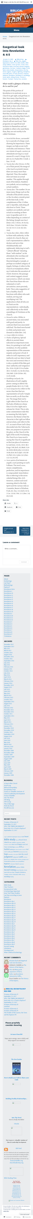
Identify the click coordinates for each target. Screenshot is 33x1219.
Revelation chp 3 (9, 932)
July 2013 (7, 689)
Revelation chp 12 (9, 907)
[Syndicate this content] (4, 989)
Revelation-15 (8, 603)
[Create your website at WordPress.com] (16, 2)
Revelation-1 (8, 591)
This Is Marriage (9, 804)
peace (27, 859)
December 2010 (9, 728)
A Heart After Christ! (10, 783)
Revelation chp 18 (9, 920)
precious (20, 73)
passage (24, 859)
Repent (17, 864)
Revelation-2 (8, 614)
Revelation (12, 75)
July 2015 (7, 663)
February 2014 (8, 681)
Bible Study (7, 885)
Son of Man (12, 872)
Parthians (20, 859)
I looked (18, 68)
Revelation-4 (8, 624)
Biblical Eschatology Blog (16, 14)
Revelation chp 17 (9, 918)
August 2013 (8, 687)
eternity (17, 847)
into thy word (23, 854)
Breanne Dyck (13, 961)
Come (10, 842)
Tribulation (7, 636)
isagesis (9, 72)
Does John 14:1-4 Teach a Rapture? (15, 828)
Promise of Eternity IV (11, 822)
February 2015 (8, 667)
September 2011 (9, 716)
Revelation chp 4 (9, 934)
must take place (7, 73)
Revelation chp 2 (9, 924)
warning (23, 874)
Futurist (24, 849)
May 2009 (7, 765)
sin (8, 872)
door (26, 64)
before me (14, 63)
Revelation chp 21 (9, 928)
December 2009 (9, 751)
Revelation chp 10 (9, 903)
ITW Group (7, 802)
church (6, 842)
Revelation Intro (9, 589)
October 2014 (8, 671)
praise (16, 861)
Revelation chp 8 (9, 942)
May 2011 (7, 718)
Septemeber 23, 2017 (10, 830)
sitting (12, 77)
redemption (12, 864)
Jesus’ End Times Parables (12, 893)
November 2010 (9, 730)
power (13, 861)
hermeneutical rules (23, 851)
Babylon (19, 836)
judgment (8, 857)
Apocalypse (14, 836)
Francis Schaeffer (9, 796)
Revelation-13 (8, 599)
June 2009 (7, 763)
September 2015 (9, 661)
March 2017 (7, 650)
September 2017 (9, 646)
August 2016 (8, 655)
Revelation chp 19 (9, 922)
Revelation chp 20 (9, 926)
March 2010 (7, 744)
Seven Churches (20, 870)
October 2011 (8, 714)
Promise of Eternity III (11, 1004)
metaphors (26, 72)
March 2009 (7, 769)
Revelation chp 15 (9, 914)
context (23, 842)
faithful (6, 849)
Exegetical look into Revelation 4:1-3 (9, 530)
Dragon (19, 844)
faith (23, 847)
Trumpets (6, 874)
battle (22, 836)
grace (12, 851)
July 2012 (7, 706)
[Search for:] (12, 813)
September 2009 (9, 757)
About (6, 579)
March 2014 (7, 679)
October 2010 (8, 732)
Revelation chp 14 (9, 912)
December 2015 (9, 657)
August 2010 (8, 736)
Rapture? (7, 587)
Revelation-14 (8, 601)
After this (18, 61)
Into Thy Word (8, 798)
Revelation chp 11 (9, 905)
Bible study (9, 839)
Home (5, 36)
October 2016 (8, 653)
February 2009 (8, 771)
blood (21, 840)
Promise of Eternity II (11, 1009)
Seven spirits (6, 77)
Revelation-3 (8, 622)
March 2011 (7, 722)
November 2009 (9, 753)
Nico (10, 970)
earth (23, 844)
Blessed (17, 840)
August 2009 (8, 759)
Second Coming (10, 870)
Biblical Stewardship (10, 787)
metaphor (13, 859)
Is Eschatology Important (12, 891)
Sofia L (11, 974)
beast (27, 837)
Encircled (16, 66)
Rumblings (27, 75)
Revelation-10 (8, 593)
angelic (24, 61)
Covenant (6, 844)
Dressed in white (8, 66)
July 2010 (7, 738)
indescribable (10, 70)
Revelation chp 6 (9, 938)
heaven (16, 852)
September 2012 (9, 702)
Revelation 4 (19, 75)
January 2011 (8, 726)
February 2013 (8, 697)
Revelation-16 (8, 605)
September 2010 (9, 734)
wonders (24, 79)
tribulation (23, 872)
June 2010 (7, 740)
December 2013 (9, 685)
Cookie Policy (6, 1211)
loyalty (8, 859)
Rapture (7, 864)
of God (15, 73)
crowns (9, 844)
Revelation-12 (8, 597)
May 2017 (7, 648)
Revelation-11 (8, 595)
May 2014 (7, 675)
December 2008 (9, 775)
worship (7, 877)
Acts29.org (7, 785)
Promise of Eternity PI (11, 1011)
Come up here (16, 64)
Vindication (15, 874)
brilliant (9, 64)
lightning (20, 72)
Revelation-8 (8, 632)
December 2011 (9, 710)
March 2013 (7, 695)
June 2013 (7, 691)
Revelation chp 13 (9, 910)
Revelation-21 (8, 618)
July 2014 (7, 673)
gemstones (6, 68)
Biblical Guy (20, 59)
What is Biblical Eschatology (13, 952)
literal (5, 859)
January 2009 (8, 773)
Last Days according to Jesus (13, 895)
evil (20, 847)
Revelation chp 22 (9, 930)
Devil (16, 844)
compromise (18, 842)
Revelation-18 (8, 610)
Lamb (21, 857)
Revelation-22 (8, 620)
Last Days (25, 857)
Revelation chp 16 (9, 916)
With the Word (9, 806)
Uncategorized (8, 950)
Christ (25, 840)
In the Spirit (15, 854)
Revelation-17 (8, 607)
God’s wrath (7, 851)
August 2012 (8, 704)
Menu (16, 30)
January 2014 (8, 683)
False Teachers (19, 849)
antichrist (9, 836)
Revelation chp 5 (9, 936)
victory (10, 874)
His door (12, 68)
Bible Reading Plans (10, 1178)
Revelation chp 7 (9, 940)
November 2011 (9, 712)
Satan (22, 867)
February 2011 (8, 724)
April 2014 (7, 677)
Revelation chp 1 (9, 901)
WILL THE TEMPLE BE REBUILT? (14, 826)
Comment (24, 562)
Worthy (12, 876)
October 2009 (8, 755)
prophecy (21, 861)
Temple (17, 872)
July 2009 (7, 761)
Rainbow (5, 75)
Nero (16, 859)
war (20, 874)
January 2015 (8, 669)
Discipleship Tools (10, 789)
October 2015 (8, 659)
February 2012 (8, 708)
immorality (10, 854)
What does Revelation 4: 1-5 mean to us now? (25, 531)
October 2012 (8, 700)
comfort (14, 842)
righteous (18, 867)
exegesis (26, 66)
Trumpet (10, 79)
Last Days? (7, 583)
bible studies (21, 63)
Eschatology (8, 581)
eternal (21, 66)
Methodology (8, 585)
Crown (23, 64)
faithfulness (12, 849)
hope (6, 854)
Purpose (26, 73)
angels (5, 836)
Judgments (15, 857)
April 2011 (7, 720)
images (23, 68)
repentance (21, 864)
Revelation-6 (8, 628)
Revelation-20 (8, 616)
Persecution (7, 861)
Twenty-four (17, 79)
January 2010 (8, 749)
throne (17, 77)
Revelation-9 (8, 634)
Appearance (6, 63)
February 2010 (8, 747)
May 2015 (7, 665)
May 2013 (7, 693)
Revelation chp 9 (9, 944)
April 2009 (7, 767)
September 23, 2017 (10, 824)
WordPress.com (9, 808)
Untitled (6, 1006)
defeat (13, 844)
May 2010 (7, 742)
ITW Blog (7, 800)
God (27, 849)
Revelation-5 (8, 626)
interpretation (19, 70)
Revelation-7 (8, 630)
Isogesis (14, 72)
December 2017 (9, 644)
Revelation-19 (8, 612)
